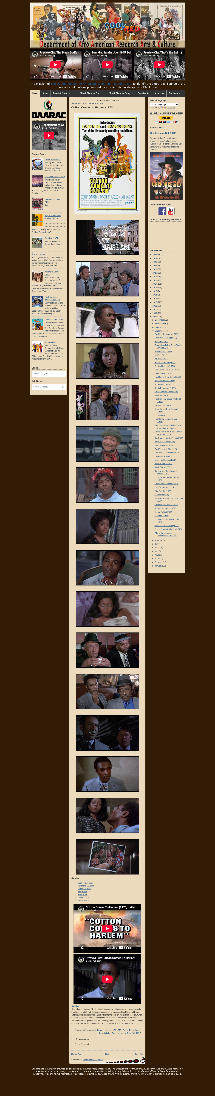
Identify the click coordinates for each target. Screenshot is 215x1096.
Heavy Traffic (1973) (163, 512)
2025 (155, 255)
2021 (155, 269)
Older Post (138, 1054)
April (157, 555)
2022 (155, 266)
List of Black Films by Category (118, 93)
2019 (155, 276)
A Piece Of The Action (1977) (167, 526)
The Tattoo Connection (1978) (167, 453)
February (159, 562)
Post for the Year (39, 254)
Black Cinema (135, 1030)
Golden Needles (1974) (165, 366)
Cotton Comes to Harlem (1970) (92, 107)
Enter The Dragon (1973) (165, 460)
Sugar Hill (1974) (162, 341)
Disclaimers (174, 93)
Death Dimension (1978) (165, 388)
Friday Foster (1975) (163, 456)
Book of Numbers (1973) (165, 508)
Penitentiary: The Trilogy (165, 381)
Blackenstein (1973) (163, 351)
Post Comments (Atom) (93, 1060)
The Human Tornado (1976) (166, 505)
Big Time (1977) (161, 359)
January (158, 566)
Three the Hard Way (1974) (166, 392)
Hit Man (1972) (161, 355)
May (157, 551)
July (157, 544)
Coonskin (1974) (162, 495)
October (158, 327)
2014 (155, 295)
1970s (119, 1030)
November (159, 324)
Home (107, 1054)
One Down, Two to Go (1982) (167, 370)
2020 (155, 273)
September (160, 331)
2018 (155, 280)
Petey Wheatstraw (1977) (165, 445)
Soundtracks (143, 93)
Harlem (123, 1033)
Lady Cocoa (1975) (53, 159)
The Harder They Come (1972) (168, 377)
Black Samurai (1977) (164, 464)
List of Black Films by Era (87, 93)
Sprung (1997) (51, 342)
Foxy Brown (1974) (163, 405)
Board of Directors (61, 93)
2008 (155, 317)
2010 (155, 309)
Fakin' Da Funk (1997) (54, 320)
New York (131, 1033)
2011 (155, 306)
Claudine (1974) (52, 238)
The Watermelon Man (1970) (167, 484)
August (158, 540)
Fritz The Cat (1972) (163, 491)
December (159, 320)
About (45, 93)
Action (125, 1030)
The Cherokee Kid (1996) (163, 133)
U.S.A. (139, 1033)
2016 (155, 288)
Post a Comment (82, 1044)
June (157, 548)
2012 (155, 302)
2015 (155, 291)
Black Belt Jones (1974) (165, 442)
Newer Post (76, 1054)
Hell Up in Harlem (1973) (165, 362)
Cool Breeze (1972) (163, 415)
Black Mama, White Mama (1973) (169, 438)
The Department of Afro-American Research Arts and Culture (91, 83)
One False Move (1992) (55, 177)
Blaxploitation (105, 1033)
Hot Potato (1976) (162, 384)
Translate (171, 108)
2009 (155, 313)
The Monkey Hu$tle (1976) (166, 449)
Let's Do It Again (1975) (164, 487)
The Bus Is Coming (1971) (166, 338)
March (158, 559)
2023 (155, 262)
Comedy (115, 1033)
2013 (155, 298)
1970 (113, 1030)
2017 (155, 284)
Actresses (159, 93)
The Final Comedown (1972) (167, 334)
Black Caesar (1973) (163, 467)
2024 (155, 258)
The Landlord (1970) (163, 373)
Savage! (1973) (161, 395)
